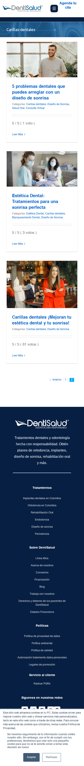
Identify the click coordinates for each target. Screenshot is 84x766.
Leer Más (17, 134)
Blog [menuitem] (42, 587)
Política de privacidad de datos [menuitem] (42, 636)
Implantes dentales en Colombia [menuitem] (42, 498)
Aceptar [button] (31, 757)
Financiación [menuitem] (42, 580)
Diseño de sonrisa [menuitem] (42, 527)
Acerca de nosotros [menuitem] (42, 565)
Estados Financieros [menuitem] (42, 612)
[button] (75, 21)
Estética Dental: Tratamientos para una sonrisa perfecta (35, 202)
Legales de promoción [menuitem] (42, 665)
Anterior (57, 380)
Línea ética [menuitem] (42, 558)
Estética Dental (35, 213)
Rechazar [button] (51, 757)
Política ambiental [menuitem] (42, 643)
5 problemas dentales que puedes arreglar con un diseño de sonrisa (38, 93)
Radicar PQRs (42, 684)
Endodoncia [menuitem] (42, 520)
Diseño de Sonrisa (58, 104)
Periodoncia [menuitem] (42, 534)
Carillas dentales (36, 104)
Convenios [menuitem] (42, 572)
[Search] (66, 21)
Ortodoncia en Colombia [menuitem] (42, 505)
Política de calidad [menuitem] (42, 650)
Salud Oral (18, 108)
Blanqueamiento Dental (26, 217)
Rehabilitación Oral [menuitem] (42, 512)
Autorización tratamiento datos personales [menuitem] (42, 657)
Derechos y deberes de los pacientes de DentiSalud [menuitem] (42, 603)
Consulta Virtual (35, 108)
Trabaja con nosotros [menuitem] (42, 594)
